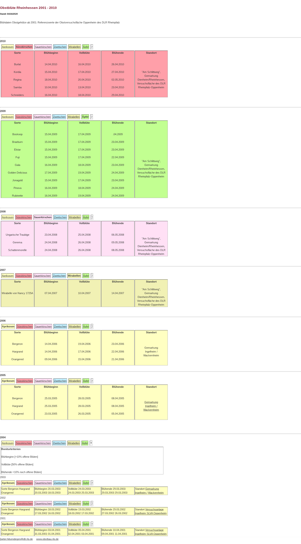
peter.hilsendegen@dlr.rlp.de (17, 539)
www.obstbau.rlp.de (47, 539)
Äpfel (86, 47)
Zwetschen (60, 47)
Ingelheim (141, 513)
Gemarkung (152, 488)
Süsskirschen (24, 116)
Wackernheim (156, 492)
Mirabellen (74, 47)
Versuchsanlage (154, 509)
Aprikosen (7, 47)
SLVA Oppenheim (157, 513)
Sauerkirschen (43, 47)
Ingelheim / (141, 492)
